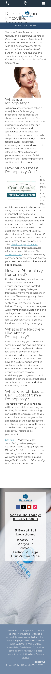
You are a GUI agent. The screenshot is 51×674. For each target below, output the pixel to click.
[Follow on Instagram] (35, 507)
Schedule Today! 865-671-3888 (25, 517)
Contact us (11, 440)
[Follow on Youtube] (29, 507)
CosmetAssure (13, 254)
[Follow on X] (23, 507)
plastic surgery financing (24, 244)
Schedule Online (40, 663)
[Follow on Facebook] (18, 507)
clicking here (28, 654)
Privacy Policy (13, 665)
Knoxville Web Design (33, 665)
